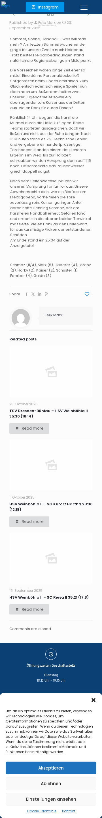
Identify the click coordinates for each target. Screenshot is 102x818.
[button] (93, 700)
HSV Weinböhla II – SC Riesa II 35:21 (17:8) (49, 597)
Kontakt (68, 811)
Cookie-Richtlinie (41, 811)
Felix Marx (47, 22)
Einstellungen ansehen (51, 799)
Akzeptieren (51, 768)
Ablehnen (51, 784)
